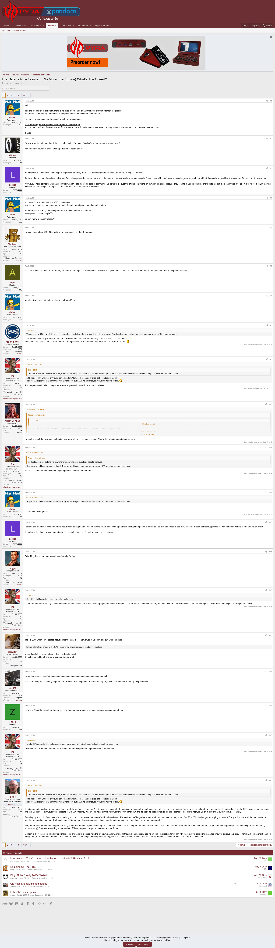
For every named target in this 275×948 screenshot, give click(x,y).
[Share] (267, 100)
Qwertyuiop (14, 878)
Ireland (19, 432)
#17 (270, 671)
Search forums (19, 30)
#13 (270, 522)
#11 (270, 447)
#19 (270, 735)
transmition (14, 861)
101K (50, 869)
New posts (6, 30)
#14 (270, 551)
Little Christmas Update (23, 892)
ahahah (7, 83)
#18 (270, 705)
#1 (271, 101)
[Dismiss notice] (270, 37)
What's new (65, 25)
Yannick (13, 886)
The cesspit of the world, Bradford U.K (13, 393)
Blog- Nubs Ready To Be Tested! (28, 875)
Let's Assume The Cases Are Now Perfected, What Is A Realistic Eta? (49, 858)
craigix (12, 895)
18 (45, 886)
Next (25, 95)
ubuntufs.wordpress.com (12, 398)
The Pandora (35, 25)
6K (49, 886)
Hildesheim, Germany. (13, 258)
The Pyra (18, 25)
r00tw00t (263, 869)
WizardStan (262, 877)
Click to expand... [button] (148, 434)
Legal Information (103, 25)
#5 (271, 227)
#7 (271, 295)
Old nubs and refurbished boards (28, 883)
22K (49, 895)
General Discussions (39, 861)
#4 (271, 198)
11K (53, 861)
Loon (12, 869)
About (6, 25)
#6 (271, 266)
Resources (83, 25)
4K (53, 878)
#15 (270, 590)
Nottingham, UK (16, 666)
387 (45, 869)
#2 (271, 138)
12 (50, 878)
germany (18, 351)
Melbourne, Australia (14, 582)
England (19, 697)
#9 (271, 359)
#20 (270, 780)
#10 (270, 404)
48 (49, 861)
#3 (271, 168)
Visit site (19, 260)
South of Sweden (15, 816)
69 (46, 895)
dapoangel (263, 886)
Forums (52, 25)
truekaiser (263, 894)
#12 (270, 492)
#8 (271, 325)
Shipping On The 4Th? (23, 867)
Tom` (265, 860)
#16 (270, 635)
